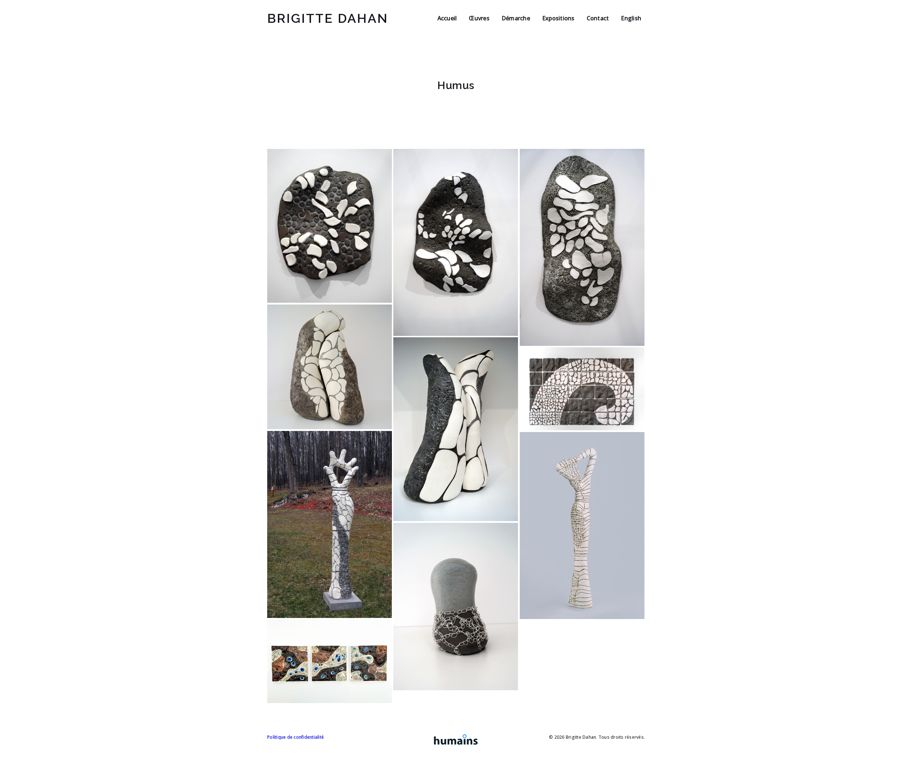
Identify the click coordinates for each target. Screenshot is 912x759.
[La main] (329, 524)
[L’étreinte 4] (455, 429)
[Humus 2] (455, 242)
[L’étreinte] (329, 367)
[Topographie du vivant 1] (329, 661)
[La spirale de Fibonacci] (582, 388)
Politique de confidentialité (295, 737)
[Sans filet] (582, 525)
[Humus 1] (329, 226)
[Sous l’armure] (455, 606)
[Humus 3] (582, 247)
